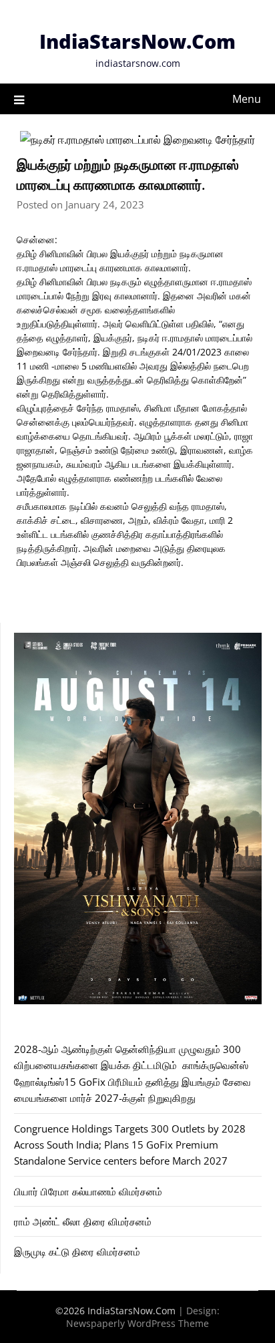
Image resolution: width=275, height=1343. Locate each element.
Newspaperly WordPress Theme (137, 1323)
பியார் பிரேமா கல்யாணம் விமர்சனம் (88, 1191)
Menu (246, 99)
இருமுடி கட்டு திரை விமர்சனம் (77, 1251)
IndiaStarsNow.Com (137, 41)
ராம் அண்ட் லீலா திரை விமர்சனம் (83, 1221)
